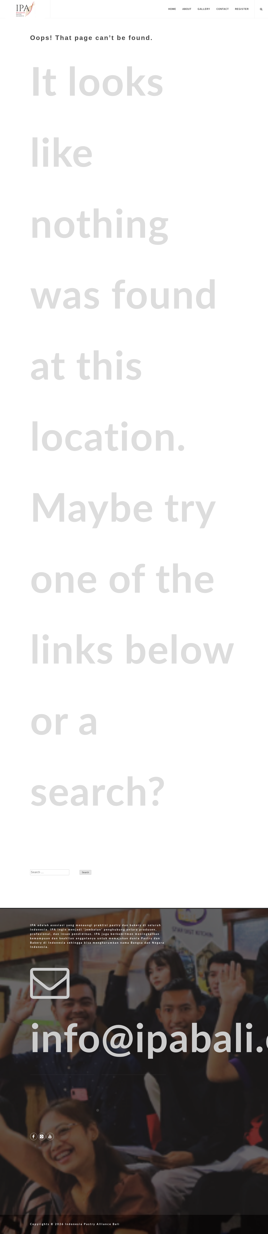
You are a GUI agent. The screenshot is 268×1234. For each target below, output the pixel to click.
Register (242, 9)
